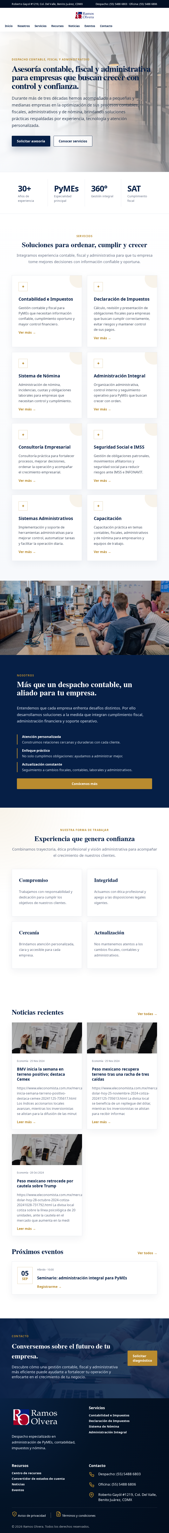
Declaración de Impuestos (109, 1421)
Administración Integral (108, 1432)
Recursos (57, 26)
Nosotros (24, 26)
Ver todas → (147, 1014)
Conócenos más (84, 783)
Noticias (74, 26)
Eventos (89, 26)
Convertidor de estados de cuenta (38, 1478)
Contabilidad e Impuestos (109, 1415)
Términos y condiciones (78, 1515)
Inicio (9, 26)
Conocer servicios (73, 141)
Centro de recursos (26, 1473)
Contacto (106, 26)
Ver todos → (147, 1253)
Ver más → (27, 332)
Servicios (40, 26)
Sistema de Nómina (104, 1426)
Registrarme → (49, 1286)
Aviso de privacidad (31, 1515)
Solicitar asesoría (31, 141)
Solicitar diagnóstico (142, 1358)
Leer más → (26, 1122)
